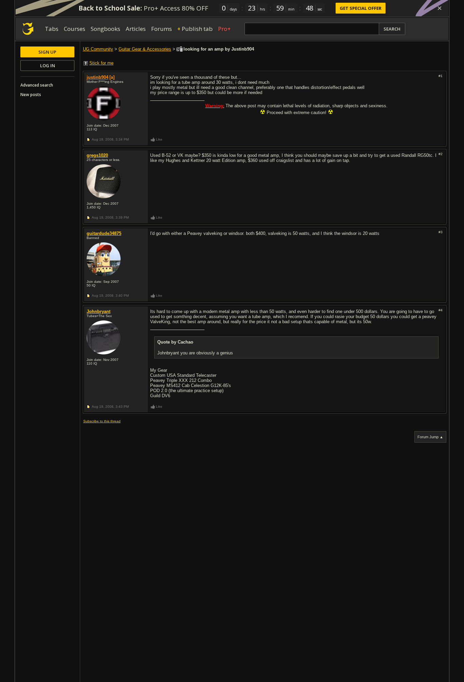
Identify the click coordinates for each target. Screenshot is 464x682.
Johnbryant (98, 311)
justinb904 (97, 77)
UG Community (98, 49)
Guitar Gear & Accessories (145, 49)
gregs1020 (97, 155)
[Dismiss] (439, 8)
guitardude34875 (104, 233)
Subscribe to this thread (102, 421)
